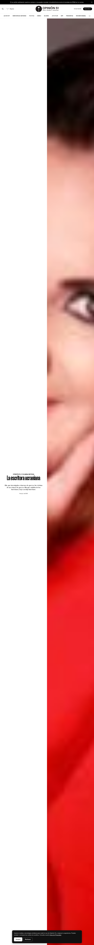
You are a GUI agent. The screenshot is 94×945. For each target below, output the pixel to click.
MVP (62, 15)
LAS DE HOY (7, 15)
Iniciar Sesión (77, 8)
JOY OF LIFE (55, 15)
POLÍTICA (31, 15)
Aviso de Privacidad (56, 935)
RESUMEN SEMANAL (81, 15)
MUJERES (46, 15)
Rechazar (28, 939)
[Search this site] (2, 9)
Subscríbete (87, 9)
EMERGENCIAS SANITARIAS (19, 15)
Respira (12, 9)
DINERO (39, 15)
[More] (89, 16)
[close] (91, 2)
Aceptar (18, 939)
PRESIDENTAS (69, 15)
